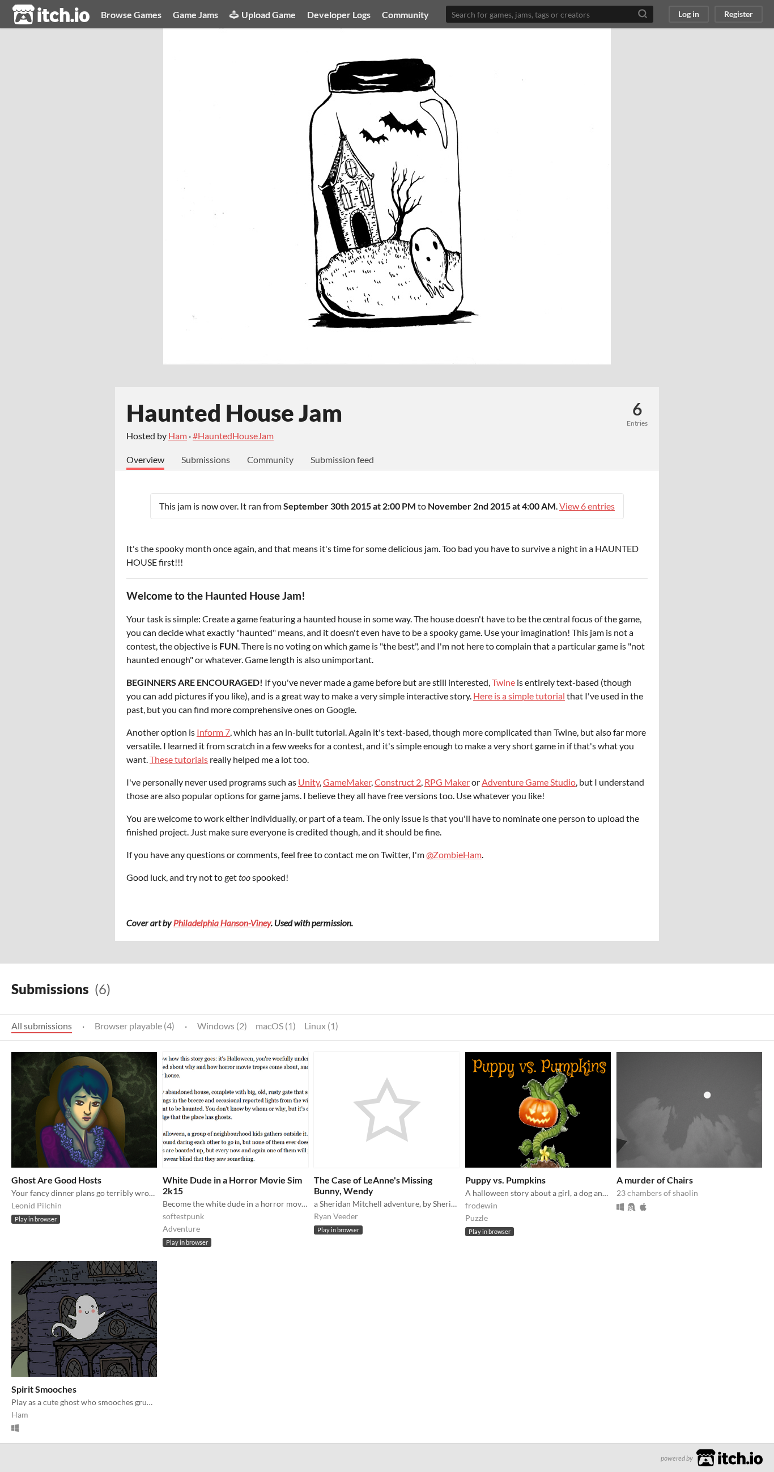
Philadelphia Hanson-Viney (222, 922)
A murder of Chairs (654, 1179)
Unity (309, 782)
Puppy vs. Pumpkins (505, 1179)
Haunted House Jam (234, 412)
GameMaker (347, 782)
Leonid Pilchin (36, 1205)
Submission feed (342, 459)
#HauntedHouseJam (233, 435)
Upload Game (268, 14)
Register (738, 14)
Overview (145, 459)
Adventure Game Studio (529, 782)
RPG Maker (447, 782)
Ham (177, 435)
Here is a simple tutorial (519, 695)
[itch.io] (729, 1456)
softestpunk (183, 1216)
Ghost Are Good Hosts (56, 1179)
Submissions (205, 459)
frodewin (481, 1205)
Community (405, 14)
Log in (688, 14)
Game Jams (195, 14)
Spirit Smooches (43, 1389)
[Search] (642, 14)
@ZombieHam (454, 854)
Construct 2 (398, 782)
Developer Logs (339, 14)
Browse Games (131, 14)
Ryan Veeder (336, 1216)
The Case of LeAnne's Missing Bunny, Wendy (373, 1185)
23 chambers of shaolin (657, 1193)
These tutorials (179, 759)
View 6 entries (587, 505)
